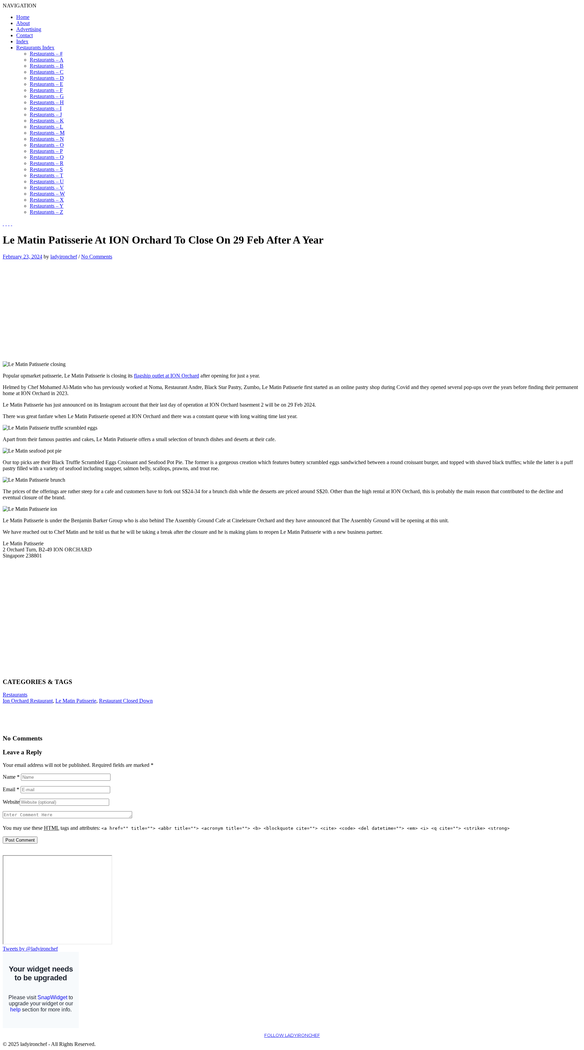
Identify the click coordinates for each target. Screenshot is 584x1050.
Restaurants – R (47, 163)
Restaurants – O (47, 145)
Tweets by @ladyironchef (30, 949)
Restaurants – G (47, 96)
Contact (24, 35)
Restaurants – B (47, 66)
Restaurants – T (46, 175)
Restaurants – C (47, 72)
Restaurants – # (46, 53)
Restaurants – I (46, 108)
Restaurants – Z (46, 212)
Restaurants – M (47, 133)
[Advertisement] (59, 307)
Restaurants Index (35, 47)
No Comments (96, 256)
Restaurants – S (46, 169)
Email (11, 789)
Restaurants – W (47, 194)
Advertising (28, 29)
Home (22, 17)
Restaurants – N (47, 139)
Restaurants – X (47, 200)
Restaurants (15, 695)
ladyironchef (63, 256)
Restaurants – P (46, 151)
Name (11, 777)
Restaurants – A (47, 60)
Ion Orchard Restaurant (28, 701)
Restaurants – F (46, 90)
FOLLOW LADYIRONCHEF (292, 1035)
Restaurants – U (47, 181)
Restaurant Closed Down (126, 701)
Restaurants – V (47, 187)
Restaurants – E (46, 84)
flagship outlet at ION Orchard (166, 376)
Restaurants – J (46, 114)
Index (22, 41)
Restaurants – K (47, 120)
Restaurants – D (47, 78)
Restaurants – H (47, 102)
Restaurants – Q (47, 157)
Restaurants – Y (47, 206)
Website (11, 802)
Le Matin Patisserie (75, 701)
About (23, 23)
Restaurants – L (46, 127)
